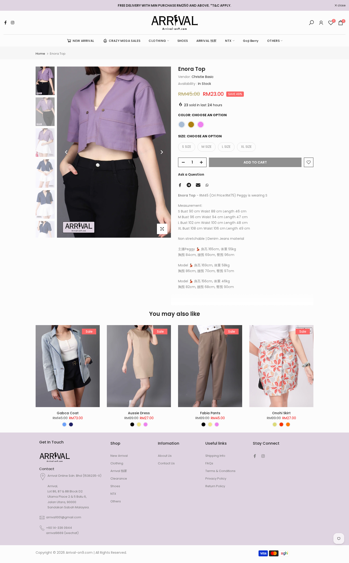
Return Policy (215, 486)
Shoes (115, 486)
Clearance (118, 478)
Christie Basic (203, 76)
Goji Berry (251, 40)
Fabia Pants (210, 413)
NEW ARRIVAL (83, 40)
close (10, 5)
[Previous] (66, 152)
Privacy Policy (215, 478)
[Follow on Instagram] (12, 22)
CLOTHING (157, 40)
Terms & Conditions (220, 471)
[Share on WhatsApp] (207, 185)
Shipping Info (215, 455)
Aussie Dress (139, 413)
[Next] (161, 152)
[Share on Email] (198, 185)
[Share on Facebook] (180, 185)
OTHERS (273, 40)
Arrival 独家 (118, 471)
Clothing (116, 463)
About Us (165, 455)
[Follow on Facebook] (5, 22)
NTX (228, 40)
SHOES (182, 40)
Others (115, 501)
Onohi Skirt (281, 413)
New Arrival (119, 455)
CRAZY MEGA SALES (124, 40)
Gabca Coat (68, 413)
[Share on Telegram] (189, 185)
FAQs (209, 463)
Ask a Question (191, 174)
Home (40, 53)
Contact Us (166, 463)
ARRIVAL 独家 (206, 40)
